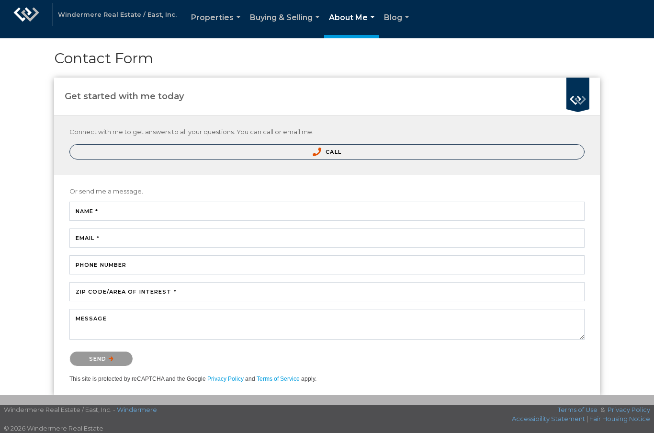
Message (91, 318)
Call (332, 151)
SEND (99, 358)
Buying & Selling (286, 25)
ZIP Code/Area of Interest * (126, 291)
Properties (217, 25)
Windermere (137, 409)
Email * (88, 238)
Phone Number (101, 265)
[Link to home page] (26, 19)
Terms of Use (578, 409)
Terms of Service (278, 379)
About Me (353, 25)
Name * (87, 211)
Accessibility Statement (548, 418)
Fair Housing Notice (619, 418)
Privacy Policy (225, 379)
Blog (398, 25)
